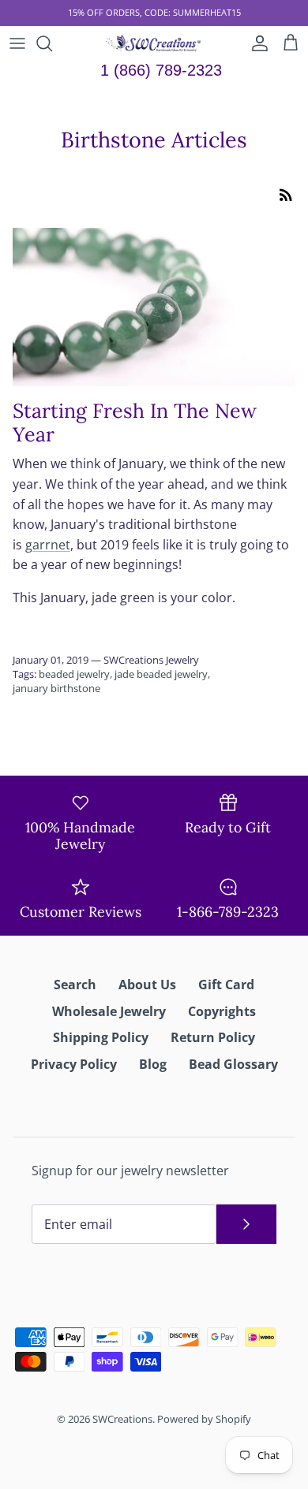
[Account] (256, 43)
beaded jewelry (74, 674)
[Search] (52, 43)
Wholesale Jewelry (109, 1011)
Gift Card (226, 984)
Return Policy (213, 1037)
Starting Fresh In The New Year (135, 422)
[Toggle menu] (17, 43)
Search (75, 984)
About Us (147, 984)
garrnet (47, 544)
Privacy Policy (74, 1064)
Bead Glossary (233, 1064)
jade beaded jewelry (161, 674)
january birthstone (56, 688)
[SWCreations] (154, 43)
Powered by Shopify (204, 1419)
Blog (153, 1064)
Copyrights (222, 1011)
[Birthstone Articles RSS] (285, 194)
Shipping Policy (100, 1037)
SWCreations (122, 1419)
